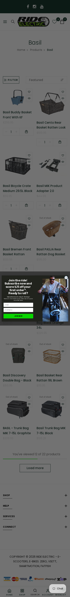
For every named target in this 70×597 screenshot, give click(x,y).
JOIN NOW (18, 316)
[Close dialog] (66, 277)
